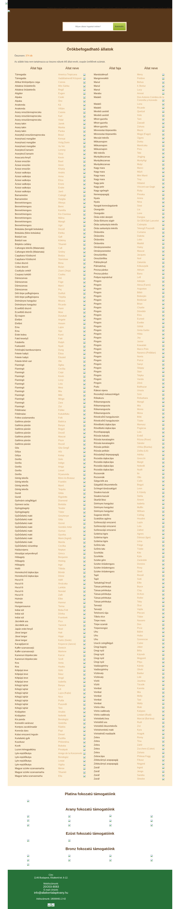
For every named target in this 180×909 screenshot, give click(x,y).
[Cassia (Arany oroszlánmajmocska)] (84, 112)
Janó (60, 191)
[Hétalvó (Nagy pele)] (163, 183)
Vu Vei (61, 146)
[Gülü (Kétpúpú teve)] (84, 670)
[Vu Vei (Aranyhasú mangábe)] (84, 146)
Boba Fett (63, 610)
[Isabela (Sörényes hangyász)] (163, 503)
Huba (140, 635)
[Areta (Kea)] (84, 662)
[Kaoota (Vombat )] (163, 688)
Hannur (62, 602)
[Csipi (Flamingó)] (84, 372)
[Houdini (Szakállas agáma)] (163, 518)
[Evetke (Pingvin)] (163, 322)
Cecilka (62, 546)
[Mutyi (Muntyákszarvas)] (163, 164)
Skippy (140, 368)
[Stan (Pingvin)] (163, 371)
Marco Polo (142, 349)
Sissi (139, 205)
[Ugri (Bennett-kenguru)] (84, 225)
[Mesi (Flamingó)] (84, 387)
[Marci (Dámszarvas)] (84, 285)
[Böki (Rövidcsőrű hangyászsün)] (163, 417)
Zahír (139, 745)
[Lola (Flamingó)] (84, 383)
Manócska (142, 145)
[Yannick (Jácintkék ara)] (84, 625)
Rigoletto (62, 497)
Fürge (140, 545)
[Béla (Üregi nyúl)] (163, 650)
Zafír (60, 595)
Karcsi (61, 655)
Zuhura (140, 126)
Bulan (61, 267)
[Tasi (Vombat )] (163, 699)
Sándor (140, 443)
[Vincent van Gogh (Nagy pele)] (163, 186)
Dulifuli (61, 293)
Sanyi (140, 364)
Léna (139, 541)
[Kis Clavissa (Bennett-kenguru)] (84, 214)
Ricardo (62, 304)
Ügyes (140, 138)
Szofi (60, 659)
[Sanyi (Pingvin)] (163, 364)
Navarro (141, 620)
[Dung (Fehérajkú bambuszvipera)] (84, 350)
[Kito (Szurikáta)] (163, 552)
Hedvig (61, 561)
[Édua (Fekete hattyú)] (84, 353)
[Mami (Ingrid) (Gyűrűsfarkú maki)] (84, 538)
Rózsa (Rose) (144, 439)
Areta (61, 663)
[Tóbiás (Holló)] (84, 568)
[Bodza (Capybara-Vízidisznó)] (84, 255)
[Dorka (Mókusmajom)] (163, 141)
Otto (139, 477)
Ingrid (140, 767)
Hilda (139, 334)
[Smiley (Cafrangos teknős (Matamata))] (84, 251)
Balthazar (142, 387)
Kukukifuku (63, 414)
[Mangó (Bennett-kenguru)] (84, 221)
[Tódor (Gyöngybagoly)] (84, 512)
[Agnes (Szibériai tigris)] (163, 533)
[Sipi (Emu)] (84, 331)
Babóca (62, 421)
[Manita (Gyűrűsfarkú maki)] (84, 542)
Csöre (140, 643)
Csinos (61, 82)
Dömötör (141, 311)
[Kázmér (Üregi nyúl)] (163, 654)
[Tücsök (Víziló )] (163, 684)
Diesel (61, 734)
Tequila (62, 489)
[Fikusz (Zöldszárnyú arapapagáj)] (163, 760)
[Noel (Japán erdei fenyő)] (84, 629)
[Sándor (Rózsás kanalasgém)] (163, 443)
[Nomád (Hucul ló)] (84, 591)
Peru (139, 149)
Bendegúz (63, 719)
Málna (61, 218)
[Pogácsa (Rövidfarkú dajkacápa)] (163, 428)
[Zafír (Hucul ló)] (84, 595)
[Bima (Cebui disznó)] (84, 263)
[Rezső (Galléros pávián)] (84, 444)
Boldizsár (142, 300)
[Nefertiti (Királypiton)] (84, 715)
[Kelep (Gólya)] (84, 455)
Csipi (60, 372)
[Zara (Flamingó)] (84, 402)
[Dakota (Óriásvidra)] (163, 236)
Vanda (140, 379)
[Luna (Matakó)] (163, 104)
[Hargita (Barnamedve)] (84, 199)
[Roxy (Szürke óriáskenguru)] (163, 567)
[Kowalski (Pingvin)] (163, 345)
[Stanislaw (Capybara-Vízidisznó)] (84, 259)
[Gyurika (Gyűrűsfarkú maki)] (84, 534)
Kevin (61, 157)
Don (139, 624)
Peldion (141, 78)
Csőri (139, 481)
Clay (139, 590)
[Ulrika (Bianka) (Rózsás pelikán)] (163, 447)
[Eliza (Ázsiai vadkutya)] (84, 180)
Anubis (61, 712)
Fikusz (140, 760)
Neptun (62, 549)
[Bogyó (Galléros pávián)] (84, 429)
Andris (61, 172)
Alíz (60, 451)
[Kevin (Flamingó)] (84, 376)
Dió (60, 278)
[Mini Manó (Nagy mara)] (163, 175)
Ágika (61, 365)
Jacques (141, 255)
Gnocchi (141, 458)
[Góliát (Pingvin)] (163, 326)
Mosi (60, 312)
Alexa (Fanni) (144, 285)
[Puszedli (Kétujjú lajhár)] (84, 704)
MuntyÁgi (142, 160)
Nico (60, 697)
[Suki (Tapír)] (163, 579)
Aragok (140, 733)
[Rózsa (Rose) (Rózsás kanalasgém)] (163, 439)
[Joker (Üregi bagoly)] (163, 647)
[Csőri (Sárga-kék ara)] (163, 481)
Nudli (139, 469)
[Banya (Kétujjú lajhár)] (84, 685)
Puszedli (62, 704)
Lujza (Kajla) (64, 693)
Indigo (61, 463)
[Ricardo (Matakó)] (163, 107)
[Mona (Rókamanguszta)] (163, 413)
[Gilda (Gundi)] (84, 493)
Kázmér (141, 654)
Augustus (142, 288)
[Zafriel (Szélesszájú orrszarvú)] (163, 530)
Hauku (61, 666)
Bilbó (139, 292)
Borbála (62, 504)
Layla (140, 522)
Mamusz (141, 424)
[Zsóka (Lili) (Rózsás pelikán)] (163, 450)
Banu (139, 273)
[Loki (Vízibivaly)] (163, 677)
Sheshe (141, 779)
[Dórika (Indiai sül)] (84, 613)
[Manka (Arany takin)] (84, 127)
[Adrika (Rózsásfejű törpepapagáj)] (163, 454)
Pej (60, 289)
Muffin (140, 507)
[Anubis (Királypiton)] (84, 711)
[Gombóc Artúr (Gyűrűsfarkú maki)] (84, 527)
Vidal (60, 120)
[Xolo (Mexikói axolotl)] (163, 115)
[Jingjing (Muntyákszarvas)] (163, 156)
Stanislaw (63, 259)
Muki (139, 707)
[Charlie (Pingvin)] (163, 307)
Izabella (62, 681)
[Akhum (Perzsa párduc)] (163, 269)
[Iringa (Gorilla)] (84, 466)
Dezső (61, 229)
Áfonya (61, 202)
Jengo (140, 771)
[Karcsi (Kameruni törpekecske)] (84, 655)
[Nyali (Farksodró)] (84, 346)
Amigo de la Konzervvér (70, 753)
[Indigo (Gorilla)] (84, 463)
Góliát (140, 326)
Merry (140, 74)
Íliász (60, 674)
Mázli (139, 172)
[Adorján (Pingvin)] (163, 281)
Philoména (63, 742)
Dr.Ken (140, 594)
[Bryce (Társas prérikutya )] (163, 586)
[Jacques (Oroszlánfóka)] (163, 254)
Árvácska (63, 583)
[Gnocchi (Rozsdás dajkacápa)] (163, 458)
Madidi (140, 243)
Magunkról (108, 8)
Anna (61, 176)
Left (139, 277)
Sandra (140, 775)
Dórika (61, 614)
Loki (139, 677)
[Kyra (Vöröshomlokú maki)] (163, 729)
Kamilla (62, 210)
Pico (60, 621)
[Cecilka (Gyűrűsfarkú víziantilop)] (84, 546)
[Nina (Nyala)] (163, 202)
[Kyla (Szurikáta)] (163, 556)
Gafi (60, 237)
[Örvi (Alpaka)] (84, 101)
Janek (61, 123)
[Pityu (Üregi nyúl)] (163, 662)
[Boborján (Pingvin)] (163, 296)
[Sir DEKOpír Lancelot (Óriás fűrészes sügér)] (163, 220)
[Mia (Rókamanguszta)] (163, 405)
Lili (59, 689)
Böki (139, 417)
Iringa (61, 466)
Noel (60, 629)
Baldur (140, 673)
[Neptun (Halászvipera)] (84, 549)
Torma (61, 606)
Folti (60, 418)
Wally (140, 703)
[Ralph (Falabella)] (84, 342)
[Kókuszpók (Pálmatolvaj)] (163, 266)
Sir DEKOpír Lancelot (148, 221)
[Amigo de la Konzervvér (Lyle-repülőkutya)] (84, 753)
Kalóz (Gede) (64, 640)
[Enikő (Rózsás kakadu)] (163, 435)
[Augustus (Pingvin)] (163, 288)
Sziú (139, 394)
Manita (61, 542)
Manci (140, 168)
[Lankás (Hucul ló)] (84, 587)
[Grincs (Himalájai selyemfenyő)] (84, 553)
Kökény (62, 240)
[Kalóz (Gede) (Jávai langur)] (84, 640)
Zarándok (142, 560)
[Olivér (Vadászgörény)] (163, 669)
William (141, 511)
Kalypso (141, 711)
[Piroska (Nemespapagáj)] (163, 194)
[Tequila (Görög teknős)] (84, 489)
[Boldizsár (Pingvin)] (163, 300)
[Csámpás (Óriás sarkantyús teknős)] (163, 224)
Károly (140, 666)
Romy (140, 737)
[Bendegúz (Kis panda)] (84, 719)
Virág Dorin (64, 142)
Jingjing (141, 156)
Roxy (139, 568)
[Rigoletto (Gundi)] (84, 497)
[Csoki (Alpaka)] (84, 97)
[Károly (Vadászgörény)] (163, 665)
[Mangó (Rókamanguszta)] (163, 401)
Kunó (61, 334)
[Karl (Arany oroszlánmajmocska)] (84, 116)
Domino (141, 564)
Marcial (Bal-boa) (145, 718)
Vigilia (61, 764)
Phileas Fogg (143, 756)
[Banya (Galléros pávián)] (84, 425)
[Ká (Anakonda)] (84, 104)
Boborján (141, 296)
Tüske (140, 420)
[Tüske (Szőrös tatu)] (163, 549)
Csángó (62, 195)
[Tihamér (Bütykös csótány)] (84, 244)
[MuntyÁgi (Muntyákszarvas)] (163, 160)
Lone (139, 213)
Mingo (61, 399)
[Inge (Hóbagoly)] (84, 564)
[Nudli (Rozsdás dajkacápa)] (163, 469)
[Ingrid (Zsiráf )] (163, 767)
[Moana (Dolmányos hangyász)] (84, 300)
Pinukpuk (63, 749)
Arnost (140, 93)
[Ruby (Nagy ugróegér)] (163, 190)
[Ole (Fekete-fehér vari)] (84, 361)
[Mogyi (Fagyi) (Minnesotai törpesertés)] (163, 134)
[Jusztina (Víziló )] (163, 680)
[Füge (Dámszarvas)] (84, 282)
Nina (139, 202)
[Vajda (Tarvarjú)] (163, 609)
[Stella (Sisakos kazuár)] (163, 496)
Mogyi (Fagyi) (144, 134)
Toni (60, 708)
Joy (139, 337)
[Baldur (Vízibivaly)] (163, 673)
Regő (61, 90)
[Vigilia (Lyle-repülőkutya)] (84, 764)
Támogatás (70, 8)
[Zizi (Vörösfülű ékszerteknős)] (163, 726)
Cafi (60, 248)
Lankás (62, 587)
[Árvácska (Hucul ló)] (84, 583)
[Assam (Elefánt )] (84, 323)
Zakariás (141, 262)
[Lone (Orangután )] (163, 213)
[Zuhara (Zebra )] (163, 752)
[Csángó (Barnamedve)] (84, 195)
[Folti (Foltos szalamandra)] (84, 417)
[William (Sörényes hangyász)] (163, 511)
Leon (139, 488)
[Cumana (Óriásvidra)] (163, 232)
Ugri (60, 225)
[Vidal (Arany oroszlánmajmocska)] (84, 119)
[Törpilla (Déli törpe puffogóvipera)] (84, 297)
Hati (60, 632)
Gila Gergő (63, 448)
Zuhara (140, 752)
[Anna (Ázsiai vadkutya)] (84, 176)
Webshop (120, 8)
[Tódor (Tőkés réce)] (163, 616)
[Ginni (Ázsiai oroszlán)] (84, 165)
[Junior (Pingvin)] (163, 341)
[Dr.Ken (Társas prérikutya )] (163, 594)
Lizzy (60, 380)
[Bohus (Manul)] (163, 82)
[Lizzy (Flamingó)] (84, 380)
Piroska (141, 194)
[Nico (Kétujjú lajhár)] (84, 696)
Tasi (139, 699)
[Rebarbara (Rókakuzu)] (163, 398)
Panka (61, 131)
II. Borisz (141, 86)
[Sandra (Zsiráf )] (163, 775)
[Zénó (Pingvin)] (163, 383)
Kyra (139, 730)
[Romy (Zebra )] (163, 737)
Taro (139, 119)
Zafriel (140, 530)
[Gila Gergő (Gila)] (84, 447)
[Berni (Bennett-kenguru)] (84, 206)
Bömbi (61, 572)
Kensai (61, 138)
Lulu (139, 432)
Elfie (139, 583)
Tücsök (140, 684)
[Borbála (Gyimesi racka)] (84, 504)
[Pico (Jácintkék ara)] (84, 621)
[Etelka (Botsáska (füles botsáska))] (84, 233)
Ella (60, 776)
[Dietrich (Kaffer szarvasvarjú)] (84, 647)
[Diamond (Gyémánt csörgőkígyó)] (84, 500)
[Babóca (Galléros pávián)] (84, 421)
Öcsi (139, 605)
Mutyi (139, 164)
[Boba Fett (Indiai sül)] (84, 610)
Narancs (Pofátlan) (146, 352)
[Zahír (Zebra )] (163, 745)
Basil (60, 161)
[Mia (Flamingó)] (84, 391)
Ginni (61, 165)
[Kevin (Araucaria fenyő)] (84, 157)
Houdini (141, 518)
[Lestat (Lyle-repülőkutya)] (84, 760)
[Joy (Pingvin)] (163, 337)
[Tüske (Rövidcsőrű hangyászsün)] (163, 420)
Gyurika (62, 534)
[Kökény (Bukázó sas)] (84, 240)
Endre (61, 187)
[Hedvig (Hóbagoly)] (84, 561)
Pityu (139, 662)
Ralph (61, 342)
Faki (60, 338)
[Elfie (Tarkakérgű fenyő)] (163, 582)
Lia (138, 209)
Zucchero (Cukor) (146, 748)
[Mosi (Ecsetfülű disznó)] (84, 312)
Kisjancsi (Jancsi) (67, 644)
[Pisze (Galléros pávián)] (84, 440)
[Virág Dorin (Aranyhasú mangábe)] (84, 142)
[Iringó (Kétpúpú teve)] (84, 678)
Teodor (61, 508)
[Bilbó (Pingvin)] (163, 292)
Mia (60, 391)
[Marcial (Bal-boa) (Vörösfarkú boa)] (163, 718)
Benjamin (63, 557)
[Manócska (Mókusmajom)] (163, 145)
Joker (140, 647)
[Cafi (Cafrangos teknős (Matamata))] (84, 248)
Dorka (140, 141)
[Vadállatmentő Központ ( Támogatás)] (84, 78)
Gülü (60, 670)
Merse (61, 768)
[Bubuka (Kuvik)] (84, 745)
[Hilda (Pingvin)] (163, 334)
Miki (60, 395)
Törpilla (62, 297)
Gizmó (61, 523)
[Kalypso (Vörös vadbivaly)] (163, 711)
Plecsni (141, 613)
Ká (59, 105)
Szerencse (142, 639)
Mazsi (140, 130)
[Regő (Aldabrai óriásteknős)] (84, 89)
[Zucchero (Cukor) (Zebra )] (163, 748)
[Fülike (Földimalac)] (84, 410)
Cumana (141, 232)
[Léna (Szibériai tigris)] (163, 541)
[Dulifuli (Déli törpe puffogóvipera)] (84, 293)
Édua (61, 353)
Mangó (61, 221)
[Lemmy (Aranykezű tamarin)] (84, 150)
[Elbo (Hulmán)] (84, 598)
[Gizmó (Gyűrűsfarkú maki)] (84, 523)
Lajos (61, 327)
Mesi (60, 387)
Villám (61, 108)
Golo (60, 459)
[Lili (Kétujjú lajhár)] (84, 689)
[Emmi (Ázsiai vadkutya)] (84, 184)
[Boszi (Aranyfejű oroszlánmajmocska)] (84, 135)
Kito (139, 552)
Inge (60, 565)
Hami (61, 308)
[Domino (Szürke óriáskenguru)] (163, 564)
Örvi (60, 101)
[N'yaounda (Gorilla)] (84, 474)
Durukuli (62, 316)
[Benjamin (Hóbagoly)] (84, 557)
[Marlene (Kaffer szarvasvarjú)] (84, 651)
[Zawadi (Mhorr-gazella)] (163, 122)
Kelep (61, 455)
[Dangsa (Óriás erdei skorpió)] (163, 217)
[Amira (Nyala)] (163, 198)
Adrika (140, 454)
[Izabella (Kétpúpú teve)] (84, 681)
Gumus (61, 531)
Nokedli (141, 466)
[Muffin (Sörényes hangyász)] (163, 507)
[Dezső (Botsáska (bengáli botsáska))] (84, 229)
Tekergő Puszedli (145, 228)
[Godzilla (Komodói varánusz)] (84, 723)
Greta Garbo (143, 330)
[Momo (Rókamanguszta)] (163, 409)
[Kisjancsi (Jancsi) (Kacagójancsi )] (84, 644)
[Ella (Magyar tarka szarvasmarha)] (84, 776)
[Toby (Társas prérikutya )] (163, 601)
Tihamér (62, 244)
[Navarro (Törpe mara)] (163, 620)
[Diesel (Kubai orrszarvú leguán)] (84, 734)
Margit (140, 462)
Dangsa (141, 217)
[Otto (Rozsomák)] (163, 477)
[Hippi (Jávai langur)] (84, 636)
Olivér (140, 669)
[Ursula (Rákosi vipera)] (163, 390)
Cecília (61, 369)
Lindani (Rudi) (144, 715)
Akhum (140, 270)
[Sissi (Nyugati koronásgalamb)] (163, 205)
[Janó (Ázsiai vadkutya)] (84, 191)
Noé (139, 258)
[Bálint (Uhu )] (163, 631)
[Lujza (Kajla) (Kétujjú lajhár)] (84, 693)
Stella (140, 496)
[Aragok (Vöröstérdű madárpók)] (163, 733)
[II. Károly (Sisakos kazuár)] (163, 492)
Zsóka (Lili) (142, 451)
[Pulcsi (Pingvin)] (163, 360)
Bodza (61, 255)
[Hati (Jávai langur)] (84, 632)
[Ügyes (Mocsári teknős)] (163, 137)
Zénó (139, 383)
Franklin (62, 482)
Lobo (139, 239)
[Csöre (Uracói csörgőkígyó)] (163, 643)
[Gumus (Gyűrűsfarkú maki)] (84, 530)
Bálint (140, 632)
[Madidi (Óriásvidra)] (163, 243)
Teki (139, 153)
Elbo (60, 598)
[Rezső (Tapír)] (163, 575)
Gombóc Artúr (65, 527)
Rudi (139, 722)
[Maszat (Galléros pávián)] (84, 436)
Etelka (61, 233)
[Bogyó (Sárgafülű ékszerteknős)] (163, 484)
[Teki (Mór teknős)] (163, 153)
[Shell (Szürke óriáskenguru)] (163, 571)
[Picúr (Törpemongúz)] (163, 628)
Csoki (61, 97)
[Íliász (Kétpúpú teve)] (84, 674)
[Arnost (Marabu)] (163, 93)
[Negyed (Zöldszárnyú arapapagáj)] (163, 763)
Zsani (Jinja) (64, 270)
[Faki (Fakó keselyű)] (84, 338)
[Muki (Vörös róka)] (163, 707)
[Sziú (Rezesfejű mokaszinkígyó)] (163, 394)
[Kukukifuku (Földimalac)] (84, 414)
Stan (139, 371)
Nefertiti (62, 715)
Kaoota (140, 688)
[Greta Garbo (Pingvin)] (163, 330)
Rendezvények (85, 8)
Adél (60, 580)
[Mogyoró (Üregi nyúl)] (163, 658)
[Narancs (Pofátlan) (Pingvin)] (163, 352)
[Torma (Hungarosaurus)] (84, 606)
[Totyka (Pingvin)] (163, 375)
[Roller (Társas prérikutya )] (163, 597)
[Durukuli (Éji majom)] (84, 315)
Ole (60, 361)
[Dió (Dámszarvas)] (84, 278)
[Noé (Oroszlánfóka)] (163, 258)
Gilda (61, 493)
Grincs (61, 553)
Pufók (61, 700)
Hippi (61, 636)
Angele (61, 319)
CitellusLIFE (164, 8)
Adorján (141, 281)
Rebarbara (142, 398)
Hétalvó (141, 183)
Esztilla (62, 738)
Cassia (61, 112)
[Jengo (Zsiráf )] (163, 771)
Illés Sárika (63, 86)
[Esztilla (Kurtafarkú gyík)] (84, 738)
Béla (139, 650)
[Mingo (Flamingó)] (84, 399)
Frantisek (63, 617)
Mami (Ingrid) (64, 538)
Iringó (61, 678)
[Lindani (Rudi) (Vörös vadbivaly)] (163, 714)
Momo (140, 409)
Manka (61, 127)
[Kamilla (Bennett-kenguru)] (84, 210)
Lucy (139, 90)
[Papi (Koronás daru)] (84, 730)
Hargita (62, 199)
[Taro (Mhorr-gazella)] (163, 119)
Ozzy (60, 154)
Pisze (61, 440)
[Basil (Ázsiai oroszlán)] (84, 161)
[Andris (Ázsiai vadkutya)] (84, 172)
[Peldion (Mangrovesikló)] (163, 78)
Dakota (140, 236)
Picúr (139, 628)
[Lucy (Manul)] (163, 89)
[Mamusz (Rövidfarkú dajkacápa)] (163, 424)
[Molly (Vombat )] (163, 696)
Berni (61, 206)
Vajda (140, 609)
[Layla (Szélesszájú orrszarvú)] (163, 522)
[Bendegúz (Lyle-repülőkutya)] (84, 757)
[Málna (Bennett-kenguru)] (84, 218)
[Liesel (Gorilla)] (84, 470)
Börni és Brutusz (66, 478)
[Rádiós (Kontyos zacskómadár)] (84, 727)
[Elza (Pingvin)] (163, 315)
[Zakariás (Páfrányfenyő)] (163, 262)
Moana (61, 301)
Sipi (60, 331)
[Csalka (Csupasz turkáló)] (84, 274)
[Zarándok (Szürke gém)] (163, 560)
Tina (139, 741)
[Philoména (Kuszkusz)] (84, 742)
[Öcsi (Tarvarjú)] (163, 605)
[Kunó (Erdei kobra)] (84, 334)
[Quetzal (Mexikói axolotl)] (163, 111)
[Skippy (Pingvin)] (163, 368)
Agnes (140, 534)
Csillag (140, 515)
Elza (139, 315)
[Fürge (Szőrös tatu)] (163, 545)
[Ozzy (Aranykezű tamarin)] (84, 153)
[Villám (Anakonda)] (84, 108)
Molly (139, 696)
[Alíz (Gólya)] (84, 451)
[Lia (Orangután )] (163, 209)
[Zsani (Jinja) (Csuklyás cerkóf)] (84, 270)
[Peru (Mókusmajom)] (163, 149)
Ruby (139, 190)
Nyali (60, 346)
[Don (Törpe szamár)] (163, 624)
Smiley (61, 252)
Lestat (61, 761)
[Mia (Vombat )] (163, 692)
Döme (61, 576)
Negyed (141, 764)
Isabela (140, 503)
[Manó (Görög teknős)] (84, 485)
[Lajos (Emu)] (84, 327)
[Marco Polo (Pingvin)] (163, 349)
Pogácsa (141, 428)
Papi (60, 730)
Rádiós (61, 727)
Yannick (62, 625)
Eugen (61, 93)
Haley (140, 247)
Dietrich (62, 648)
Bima (60, 263)
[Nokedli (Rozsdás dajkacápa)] (163, 465)
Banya (61, 425)
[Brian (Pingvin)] (163, 303)
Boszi (61, 135)
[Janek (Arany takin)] (84, 123)
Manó (61, 485)
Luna (139, 104)
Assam (61, 323)
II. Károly (141, 492)
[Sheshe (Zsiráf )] (163, 778)
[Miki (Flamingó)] (84, 395)
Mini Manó (142, 175)
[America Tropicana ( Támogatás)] (84, 74)
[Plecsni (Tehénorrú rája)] (163, 613)
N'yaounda (63, 474)
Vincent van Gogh (146, 187)
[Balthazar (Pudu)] (163, 386)
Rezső (61, 444)
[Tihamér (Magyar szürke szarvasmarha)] (84, 772)
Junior (140, 341)
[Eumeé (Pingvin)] (163, 318)
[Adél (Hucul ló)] (84, 579)
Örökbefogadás (54, 8)
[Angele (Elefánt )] (84, 319)
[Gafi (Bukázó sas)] (84, 236)
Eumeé (140, 319)
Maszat (61, 436)
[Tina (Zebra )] (163, 741)
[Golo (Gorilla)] (84, 459)
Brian (139, 304)
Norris (140, 356)
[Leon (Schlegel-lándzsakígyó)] (163, 488)
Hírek (97, 8)
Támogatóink (149, 8)
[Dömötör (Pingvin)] (163, 311)
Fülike (61, 410)
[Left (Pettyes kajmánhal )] (163, 277)
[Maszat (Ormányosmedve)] (163, 251)
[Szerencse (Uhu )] (163, 639)
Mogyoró (141, 658)
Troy (139, 179)
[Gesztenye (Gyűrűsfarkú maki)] (84, 515)
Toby (139, 601)
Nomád (62, 591)
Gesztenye (63, 516)
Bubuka (62, 746)
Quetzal (141, 111)
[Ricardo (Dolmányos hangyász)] (84, 304)
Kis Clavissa (64, 214)
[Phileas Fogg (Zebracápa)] (163, 756)
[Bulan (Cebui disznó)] (84, 267)
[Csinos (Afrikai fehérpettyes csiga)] (84, 82)
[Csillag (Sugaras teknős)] (163, 515)
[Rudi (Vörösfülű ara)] (163, 722)
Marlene (62, 651)
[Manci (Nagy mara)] (163, 168)
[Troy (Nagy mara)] (163, 179)
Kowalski (141, 345)
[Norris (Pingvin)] (163, 356)
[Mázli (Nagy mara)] (163, 171)
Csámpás (142, 224)
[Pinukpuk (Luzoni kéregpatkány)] (84, 749)
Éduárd (62, 357)
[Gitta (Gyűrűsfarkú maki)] (84, 519)
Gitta (60, 519)
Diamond (62, 500)
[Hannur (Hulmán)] (84, 602)
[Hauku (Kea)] (84, 666)
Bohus (140, 82)
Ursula (140, 390)
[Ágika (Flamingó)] (84, 365)
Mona (140, 413)
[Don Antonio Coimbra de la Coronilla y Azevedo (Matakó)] (163, 100)
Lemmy (62, 150)
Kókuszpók (142, 266)
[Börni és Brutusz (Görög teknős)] (84, 478)
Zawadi (141, 123)
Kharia (61, 169)
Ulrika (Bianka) (144, 447)
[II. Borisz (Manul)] (163, 86)
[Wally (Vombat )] (163, 703)
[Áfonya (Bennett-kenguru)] (84, 202)
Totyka (140, 375)
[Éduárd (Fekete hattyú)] (84, 357)
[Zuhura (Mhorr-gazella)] (163, 126)
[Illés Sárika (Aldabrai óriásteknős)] (84, 86)
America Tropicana (67, 74)
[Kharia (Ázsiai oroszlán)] (84, 168)
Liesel (61, 470)
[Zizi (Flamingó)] (84, 406)
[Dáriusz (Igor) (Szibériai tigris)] (163, 537)
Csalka (61, 274)
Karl (60, 116)
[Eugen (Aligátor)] (84, 93)
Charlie (140, 307)
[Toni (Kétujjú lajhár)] (84, 708)
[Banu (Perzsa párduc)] (163, 273)
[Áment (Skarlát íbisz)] (163, 499)
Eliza (60, 180)
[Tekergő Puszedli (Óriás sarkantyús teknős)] (163, 228)
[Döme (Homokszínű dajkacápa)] (84, 576)
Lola (60, 384)
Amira (140, 198)
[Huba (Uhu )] (163, 635)
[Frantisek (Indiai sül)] (84, 617)
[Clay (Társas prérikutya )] (163, 590)
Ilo (138, 473)
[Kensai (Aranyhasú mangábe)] (84, 138)
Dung (61, 350)
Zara (60, 402)
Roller (140, 598)
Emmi (61, 184)
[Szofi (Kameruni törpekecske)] (84, 659)
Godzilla (62, 723)
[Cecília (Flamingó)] (84, 368)
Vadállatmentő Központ (69, 78)
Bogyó (61, 429)
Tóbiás (61, 568)
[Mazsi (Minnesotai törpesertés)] (163, 130)
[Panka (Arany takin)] (84, 131)
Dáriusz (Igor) (144, 537)
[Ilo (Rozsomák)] (163, 473)
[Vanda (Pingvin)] (163, 379)
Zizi (60, 406)
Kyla (139, 556)
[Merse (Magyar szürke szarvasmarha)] (84, 768)
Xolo (139, 115)
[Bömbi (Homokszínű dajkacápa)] (84, 572)
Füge (60, 282)
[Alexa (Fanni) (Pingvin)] (163, 285)
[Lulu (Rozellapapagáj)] (163, 432)
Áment (140, 500)
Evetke (140, 322)
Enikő (140, 436)
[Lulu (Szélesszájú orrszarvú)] (163, 526)
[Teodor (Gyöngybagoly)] (84, 508)
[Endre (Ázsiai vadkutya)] (84, 187)
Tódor (61, 512)
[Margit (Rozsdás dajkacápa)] (163, 462)
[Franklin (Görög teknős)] (84, 481)
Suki (139, 579)
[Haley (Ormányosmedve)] (163, 247)
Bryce (140, 586)
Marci (61, 286)
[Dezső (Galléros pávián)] (84, 432)
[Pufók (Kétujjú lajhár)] (84, 700)
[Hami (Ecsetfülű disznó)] (84, 308)
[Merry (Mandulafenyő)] (163, 74)
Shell (139, 571)
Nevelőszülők (133, 8)
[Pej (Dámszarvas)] (84, 289)
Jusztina (141, 681)
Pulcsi (140, 360)
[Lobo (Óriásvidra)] (163, 239)
